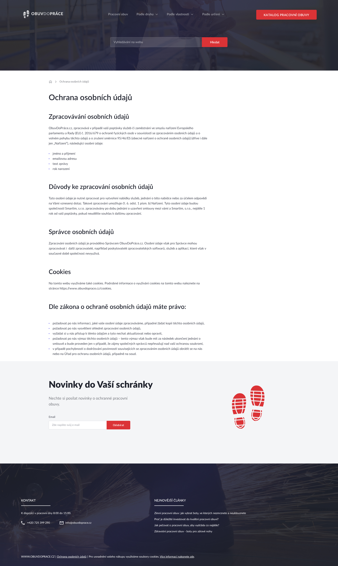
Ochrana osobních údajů (74, 81)
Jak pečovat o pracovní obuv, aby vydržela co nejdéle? (186, 525)
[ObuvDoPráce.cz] (49, 14)
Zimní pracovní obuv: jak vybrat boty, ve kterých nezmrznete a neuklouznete (200, 513)
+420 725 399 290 (38, 523)
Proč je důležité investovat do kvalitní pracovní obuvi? (186, 519)
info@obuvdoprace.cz (78, 523)
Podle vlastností (178, 14)
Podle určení (211, 14)
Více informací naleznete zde (177, 556)
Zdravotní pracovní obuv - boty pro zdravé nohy (183, 531)
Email (52, 417)
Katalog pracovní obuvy (286, 15)
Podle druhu (145, 14)
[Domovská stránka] (50, 81)
